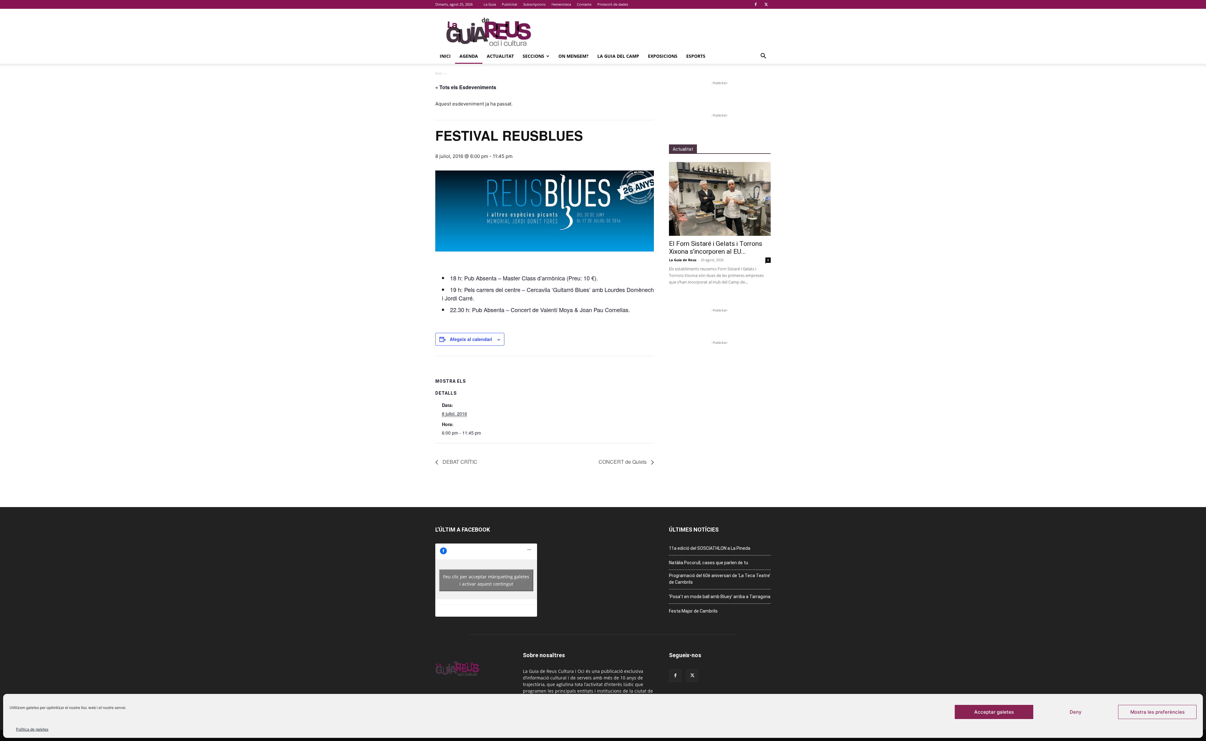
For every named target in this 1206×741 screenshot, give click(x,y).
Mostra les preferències (1157, 712)
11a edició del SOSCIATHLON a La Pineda (709, 548)
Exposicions (662, 56)
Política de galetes (32, 729)
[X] (766, 4)
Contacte (584, 4)
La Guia (490, 4)
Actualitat (500, 56)
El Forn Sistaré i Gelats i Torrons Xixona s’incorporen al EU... (715, 247)
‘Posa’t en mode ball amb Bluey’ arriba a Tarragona (719, 596)
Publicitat (509, 4)
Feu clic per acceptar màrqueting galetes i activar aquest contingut (486, 580)
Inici (445, 56)
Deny (1076, 712)
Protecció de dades (612, 4)
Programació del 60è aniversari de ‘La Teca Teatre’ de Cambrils (719, 579)
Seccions (533, 56)
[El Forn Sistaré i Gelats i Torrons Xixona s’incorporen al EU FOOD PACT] (720, 199)
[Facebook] (755, 4)
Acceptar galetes (994, 712)
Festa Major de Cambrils (693, 611)
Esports (695, 56)
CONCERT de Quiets (623, 461)
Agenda (468, 56)
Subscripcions (534, 4)
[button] (763, 57)
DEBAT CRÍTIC (459, 461)
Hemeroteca (561, 4)
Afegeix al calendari (471, 339)
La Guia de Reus (682, 259)
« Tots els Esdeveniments (465, 87)
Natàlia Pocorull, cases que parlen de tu (708, 562)
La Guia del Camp (618, 56)
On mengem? (573, 56)
